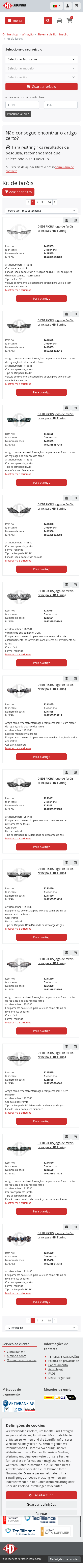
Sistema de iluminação (52, 34)
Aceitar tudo (44, 1495)
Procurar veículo (18, 114)
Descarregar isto (59, 1378)
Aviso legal (55, 1369)
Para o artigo (41, 298)
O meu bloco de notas (21, 1360)
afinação (27, 34)
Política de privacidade (63, 1361)
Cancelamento (58, 1365)
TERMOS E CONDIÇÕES (63, 1356)
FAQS (51, 1373)
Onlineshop (10, 34)
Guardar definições (41, 1504)
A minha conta (16, 1356)
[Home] (14, 5)
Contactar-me (16, 1352)
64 (49, 202)
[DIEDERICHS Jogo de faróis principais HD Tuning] (19, 232)
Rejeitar (41, 1513)
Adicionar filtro (20, 192)
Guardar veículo (43, 86)
